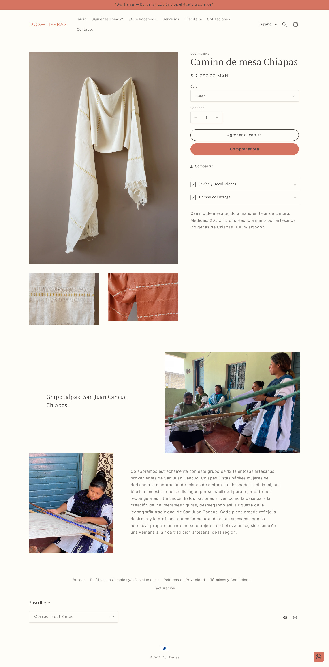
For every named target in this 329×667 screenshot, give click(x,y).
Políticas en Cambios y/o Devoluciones (124, 580)
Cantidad (197, 108)
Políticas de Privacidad (184, 580)
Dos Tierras (170, 657)
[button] (193, 19)
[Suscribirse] (112, 617)
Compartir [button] (204, 166)
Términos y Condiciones (231, 580)
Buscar (79, 580)
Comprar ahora (244, 149)
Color (194, 86)
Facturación (164, 588)
